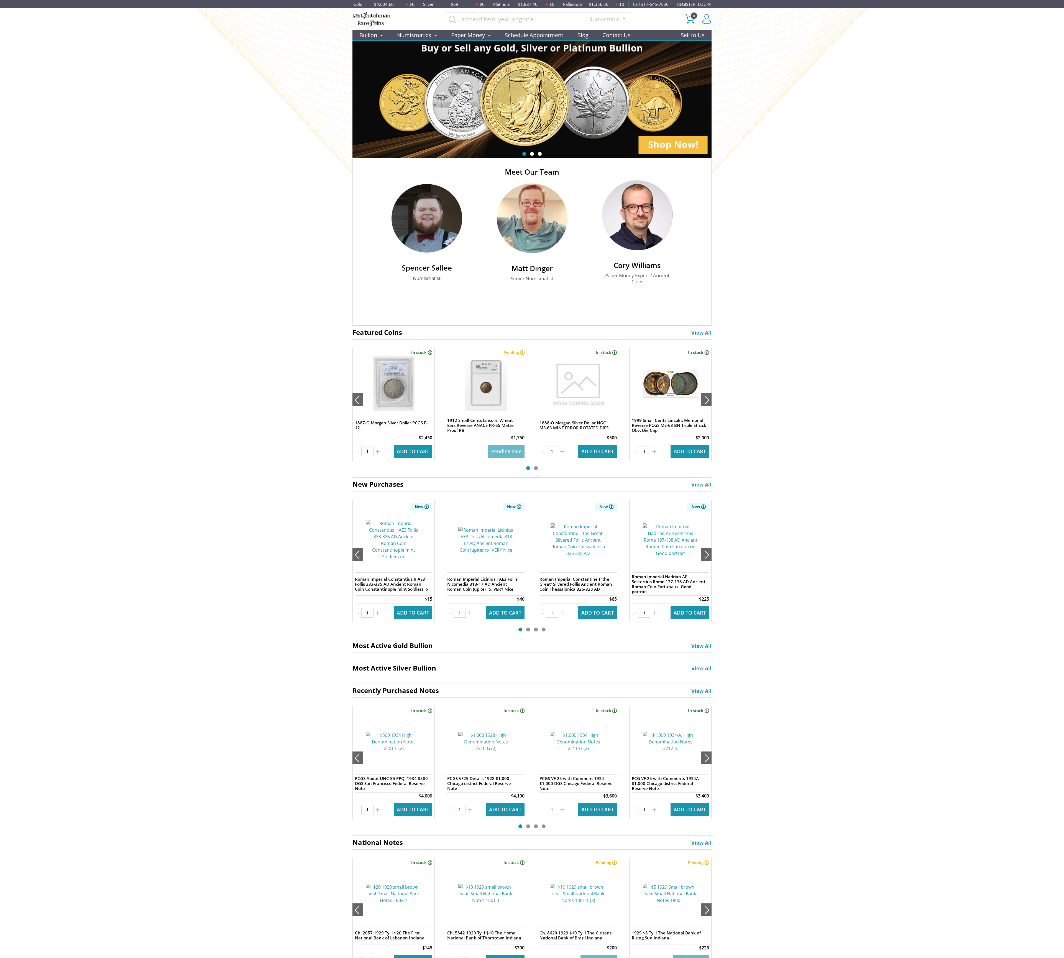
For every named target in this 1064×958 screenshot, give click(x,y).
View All (701, 332)
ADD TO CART (413, 451)
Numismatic (604, 19)
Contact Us (616, 35)
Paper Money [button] (468, 35)
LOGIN (704, 4)
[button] (524, 154)
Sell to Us (693, 35)
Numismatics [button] (414, 35)
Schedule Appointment (534, 35)
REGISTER (686, 4)
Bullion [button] (368, 35)
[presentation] (357, 399)
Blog (583, 35)
